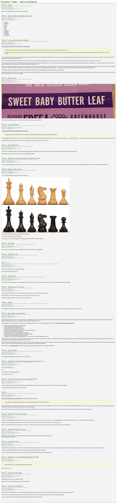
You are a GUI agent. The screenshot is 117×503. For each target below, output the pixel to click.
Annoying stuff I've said (16, 287)
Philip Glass (12, 276)
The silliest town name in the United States (22, 379)
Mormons (10, 302)
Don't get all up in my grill (17, 413)
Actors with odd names (15, 472)
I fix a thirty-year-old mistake (18, 40)
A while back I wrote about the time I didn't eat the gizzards (15, 46)
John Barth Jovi (13, 254)
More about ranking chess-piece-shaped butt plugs (24, 158)
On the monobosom (13, 124)
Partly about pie (13, 145)
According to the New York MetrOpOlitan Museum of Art (15, 131)
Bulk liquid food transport (16, 313)
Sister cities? (12, 350)
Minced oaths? (12, 78)
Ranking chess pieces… (15, 169)
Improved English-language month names (20, 16)
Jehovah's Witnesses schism (16, 429)
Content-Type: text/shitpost (19, 2)
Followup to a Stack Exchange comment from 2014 (23, 457)
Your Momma (11, 243)
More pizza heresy (13, 441)
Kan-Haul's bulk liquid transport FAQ (65, 323)
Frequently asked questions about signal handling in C (26, 361)
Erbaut (10, 5)
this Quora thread (14, 345)
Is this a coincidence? (15, 486)
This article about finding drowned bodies (11, 398)
